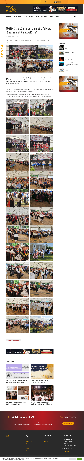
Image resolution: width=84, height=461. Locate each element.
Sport (37, 16)
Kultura (25, 16)
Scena (51, 16)
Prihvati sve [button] (80, 458)
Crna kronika (44, 16)
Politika (31, 16)
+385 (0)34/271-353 (68, 448)
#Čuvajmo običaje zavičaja (13, 340)
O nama (45, 439)
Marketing (46, 441)
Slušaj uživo (49, 2)
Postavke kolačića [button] (72, 458)
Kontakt (45, 446)
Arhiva (57, 16)
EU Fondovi (46, 443)
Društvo (8, 16)
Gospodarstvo (17, 16)
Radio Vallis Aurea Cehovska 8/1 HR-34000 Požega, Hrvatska (70, 442)
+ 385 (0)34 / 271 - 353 (70, 418)
